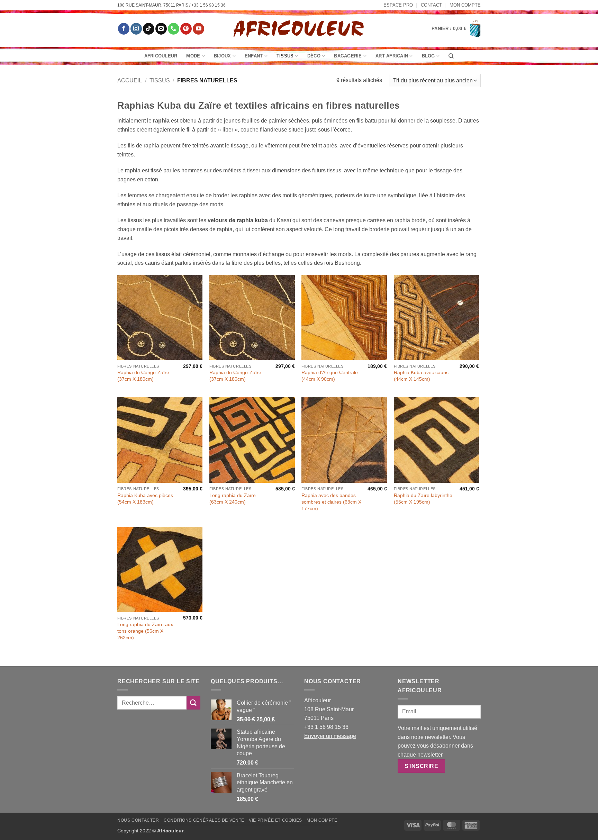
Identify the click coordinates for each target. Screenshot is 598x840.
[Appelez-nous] (173, 29)
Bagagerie (348, 55)
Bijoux (222, 55)
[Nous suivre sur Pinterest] (186, 29)
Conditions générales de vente (204, 820)
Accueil (129, 80)
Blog (428, 55)
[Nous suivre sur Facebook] (123, 29)
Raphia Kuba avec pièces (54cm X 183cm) (145, 499)
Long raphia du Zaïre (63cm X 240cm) (232, 499)
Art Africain (391, 55)
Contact (431, 5)
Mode (193, 55)
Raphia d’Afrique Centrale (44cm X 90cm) (329, 376)
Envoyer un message (330, 736)
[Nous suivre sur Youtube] (198, 29)
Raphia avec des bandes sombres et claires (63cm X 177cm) (331, 502)
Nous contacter (138, 820)
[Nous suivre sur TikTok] (148, 29)
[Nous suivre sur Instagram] (136, 29)
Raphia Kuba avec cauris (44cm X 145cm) (421, 376)
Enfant (254, 55)
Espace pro (398, 5)
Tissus (285, 55)
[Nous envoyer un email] (161, 29)
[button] (456, 29)
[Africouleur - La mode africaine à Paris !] (299, 28)
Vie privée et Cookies (275, 820)
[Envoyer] (193, 703)
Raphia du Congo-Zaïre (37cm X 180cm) (143, 376)
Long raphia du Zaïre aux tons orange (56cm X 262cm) (145, 631)
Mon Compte (465, 5)
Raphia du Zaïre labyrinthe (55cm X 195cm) (423, 499)
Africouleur (161, 55)
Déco (313, 55)
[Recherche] (451, 56)
